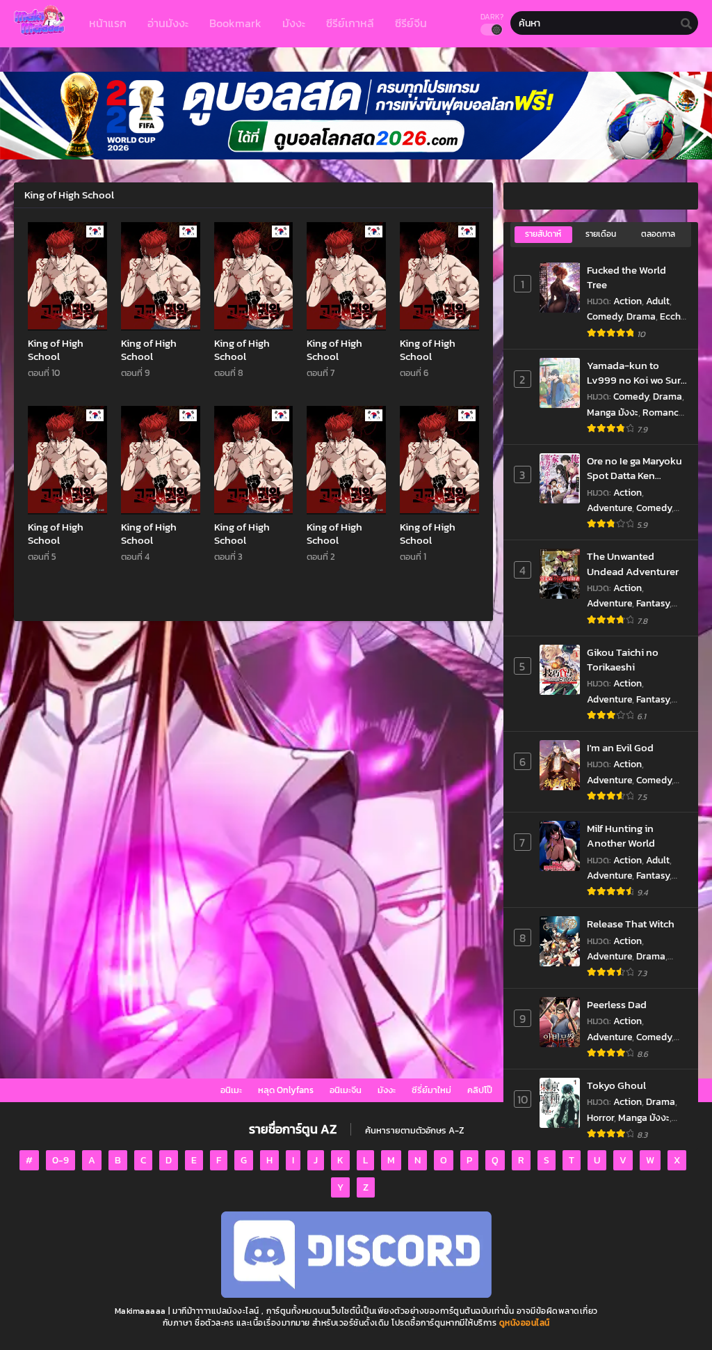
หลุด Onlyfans (286, 1090)
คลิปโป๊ (479, 1090)
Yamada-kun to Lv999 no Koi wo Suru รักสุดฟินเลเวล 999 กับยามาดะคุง (637, 373)
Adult (658, 301)
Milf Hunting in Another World (621, 836)
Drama (641, 316)
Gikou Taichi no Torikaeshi (622, 660)
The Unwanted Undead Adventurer (633, 564)
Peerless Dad (617, 1004)
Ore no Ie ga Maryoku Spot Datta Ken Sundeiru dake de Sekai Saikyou (634, 468)
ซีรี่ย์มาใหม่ (431, 1090)
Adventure (609, 508)
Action (627, 301)
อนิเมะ (231, 1090)
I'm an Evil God (620, 747)
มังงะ (387, 1090)
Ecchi (671, 316)
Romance (662, 412)
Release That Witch (630, 923)
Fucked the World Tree (626, 277)
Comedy (604, 316)
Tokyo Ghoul (616, 1085)
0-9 (60, 1160)
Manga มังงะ (612, 412)
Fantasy (653, 603)
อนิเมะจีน (346, 1090)
